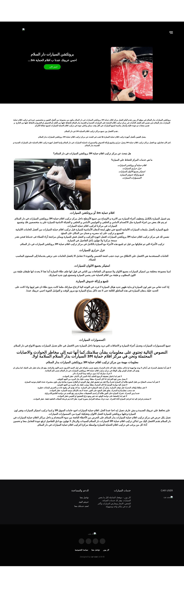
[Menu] (171, 32)
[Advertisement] (92, 11)
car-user (94, 557)
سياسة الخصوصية (81, 550)
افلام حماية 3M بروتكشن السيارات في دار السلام (94, 120)
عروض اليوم (84, 502)
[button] (52, 66)
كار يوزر (106, 550)
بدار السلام (89, 145)
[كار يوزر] (18, 32)
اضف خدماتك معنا (81, 506)
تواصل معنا (84, 497)
